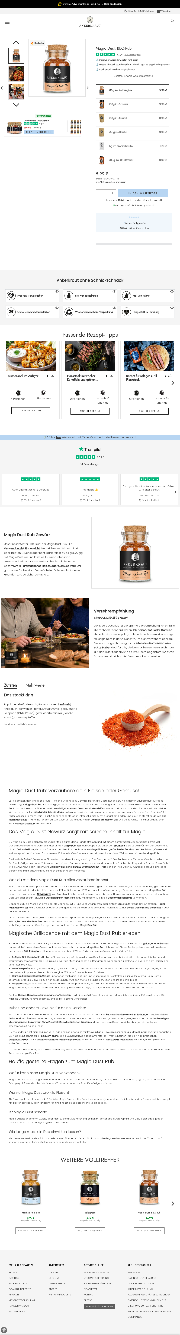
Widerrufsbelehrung (140, 1289)
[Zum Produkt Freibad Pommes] (31, 1186)
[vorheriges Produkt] (88, 88)
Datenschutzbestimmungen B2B (147, 1300)
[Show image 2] (16, 74)
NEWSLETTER (91, 1289)
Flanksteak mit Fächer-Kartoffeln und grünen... (82, 378)
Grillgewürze (44, 894)
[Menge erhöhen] (112, 193)
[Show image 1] (16, 56)
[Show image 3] (16, 92)
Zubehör (14, 1278)
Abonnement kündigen (97, 1283)
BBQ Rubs (119, 845)
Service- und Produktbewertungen (149, 1311)
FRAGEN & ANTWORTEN (96, 1272)
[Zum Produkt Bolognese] (90, 1186)
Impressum (134, 1272)
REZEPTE (13, 1272)
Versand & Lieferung (96, 1278)
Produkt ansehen (30, 1230)
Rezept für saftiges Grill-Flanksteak (142, 378)
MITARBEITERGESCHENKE (22, 1300)
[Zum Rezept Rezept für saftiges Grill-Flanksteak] (149, 356)
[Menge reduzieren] (99, 193)
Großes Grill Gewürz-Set (36, 120)
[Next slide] (173, 383)
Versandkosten (118, 182)
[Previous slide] (7, 383)
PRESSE (88, 1300)
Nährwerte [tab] (35, 685)
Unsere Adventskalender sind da (83, 4)
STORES (53, 1289)
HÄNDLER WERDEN (19, 1305)
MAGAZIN (14, 1294)
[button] (32, 295)
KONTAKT (89, 1294)
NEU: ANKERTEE (17, 1311)
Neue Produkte (18, 1283)
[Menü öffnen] (7, 22)
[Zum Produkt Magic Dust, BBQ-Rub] (149, 1186)
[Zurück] (16, 42)
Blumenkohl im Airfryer (23, 376)
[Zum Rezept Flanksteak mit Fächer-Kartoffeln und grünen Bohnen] (90, 356)
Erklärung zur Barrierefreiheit (146, 1305)
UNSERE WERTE (57, 1283)
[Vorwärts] (16, 105)
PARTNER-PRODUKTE (60, 1294)
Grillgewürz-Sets (18, 1039)
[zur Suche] (172, 22)
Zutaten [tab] (10, 685)
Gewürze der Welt (20, 1289)
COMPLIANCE (135, 1317)
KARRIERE (53, 1272)
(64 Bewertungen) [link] (133, 54)
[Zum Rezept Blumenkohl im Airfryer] (31, 356)
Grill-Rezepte (31, 951)
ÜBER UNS (54, 1278)
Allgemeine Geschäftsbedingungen (149, 1294)
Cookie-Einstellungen (141, 1283)
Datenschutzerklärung (142, 1278)
